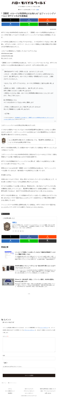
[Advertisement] (29, 305)
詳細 (37, 9)
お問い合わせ (48, 393)
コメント (5, 336)
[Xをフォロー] (13, 231)
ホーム (10, 388)
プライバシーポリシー (29, 330)
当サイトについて (29, 388)
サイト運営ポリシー (10, 391)
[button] (47, 24)
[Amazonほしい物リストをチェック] (18, 231)
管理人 (14, 222)
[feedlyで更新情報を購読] (21, 231)
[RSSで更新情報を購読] (23, 231)
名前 (4, 355)
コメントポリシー (44, 327)
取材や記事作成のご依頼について (48, 388)
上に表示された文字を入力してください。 (13, 366)
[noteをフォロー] (16, 231)
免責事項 (10, 393)
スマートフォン (6, 213)
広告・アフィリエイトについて (48, 391)
